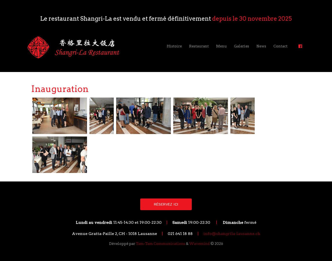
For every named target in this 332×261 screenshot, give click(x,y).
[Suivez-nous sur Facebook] (300, 46)
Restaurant (199, 46)
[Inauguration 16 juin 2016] (59, 115)
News (261, 46)
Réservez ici (166, 204)
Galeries (241, 46)
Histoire (174, 46)
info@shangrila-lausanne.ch (231, 233)
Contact (280, 46)
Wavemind (199, 244)
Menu (221, 46)
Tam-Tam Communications (160, 244)
